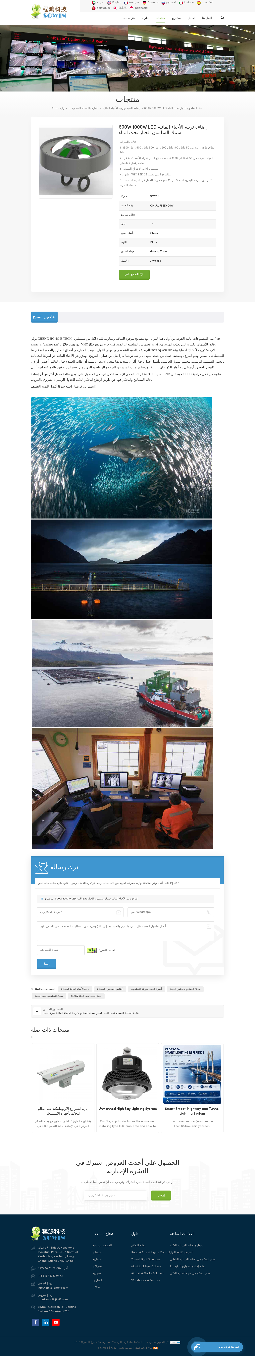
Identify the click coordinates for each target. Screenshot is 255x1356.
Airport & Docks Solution (147, 1273)
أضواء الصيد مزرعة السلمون (146, 989)
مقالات (97, 1287)
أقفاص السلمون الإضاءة (110, 989)
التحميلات (98, 1266)
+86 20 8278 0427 (49, 1268)
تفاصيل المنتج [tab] (44, 317)
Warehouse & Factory (145, 1280)
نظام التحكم (138, 1245)
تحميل (191, 18)
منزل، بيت (129, 18)
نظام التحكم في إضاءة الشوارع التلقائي (193, 1259)
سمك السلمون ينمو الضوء (49, 996)
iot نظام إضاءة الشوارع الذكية (187, 1266)
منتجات (160, 18)
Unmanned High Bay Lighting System (63, 1109)
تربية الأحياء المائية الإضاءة (75, 989)
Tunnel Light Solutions (145, 1259)
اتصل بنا (207, 18)
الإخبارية (97, 1273)
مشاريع (176, 18)
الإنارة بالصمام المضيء (85, 108)
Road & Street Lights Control (150, 1252)
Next (231, 1088)
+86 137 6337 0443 (51, 1276)
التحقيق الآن (132, 274)
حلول (145, 18)
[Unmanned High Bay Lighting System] (63, 1074)
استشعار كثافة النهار (181, 1252)
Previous (24, 1088)
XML (113, 1348)
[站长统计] (175, 1342)
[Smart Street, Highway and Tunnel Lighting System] (128, 1074)
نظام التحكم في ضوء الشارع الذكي (190, 1273)
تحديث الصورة (107, 950)
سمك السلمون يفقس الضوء (185, 989)
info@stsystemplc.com (53, 1288)
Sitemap (103, 1348)
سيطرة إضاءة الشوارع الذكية (186, 1245)
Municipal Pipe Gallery (146, 1266)
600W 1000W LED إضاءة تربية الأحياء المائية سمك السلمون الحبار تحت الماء (96, 899)
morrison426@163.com (53, 1299)
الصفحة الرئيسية (102, 1245)
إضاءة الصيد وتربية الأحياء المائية (121, 108)
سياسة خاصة (125, 1348)
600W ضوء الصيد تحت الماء (86, 996)
